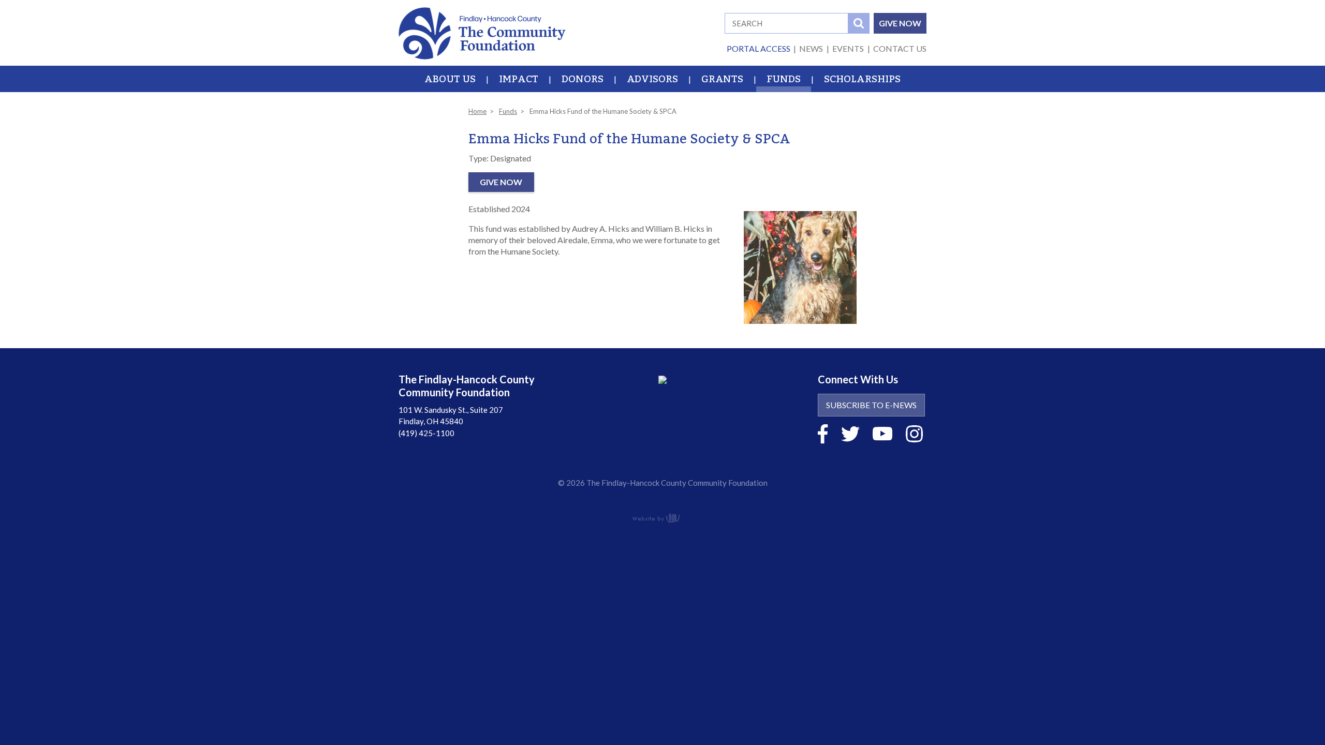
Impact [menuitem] (518, 79)
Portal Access (758, 48)
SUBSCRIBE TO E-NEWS (871, 405)
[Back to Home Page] (482, 32)
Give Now (501, 182)
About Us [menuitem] (450, 79)
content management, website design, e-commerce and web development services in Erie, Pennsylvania (662, 518)
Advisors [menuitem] (652, 79)
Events (848, 48)
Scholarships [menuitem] (862, 79)
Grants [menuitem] (722, 79)
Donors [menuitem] (582, 79)
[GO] (859, 23)
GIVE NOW (900, 23)
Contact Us (899, 48)
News (811, 48)
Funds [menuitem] (784, 79)
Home (477, 111)
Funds (508, 111)
